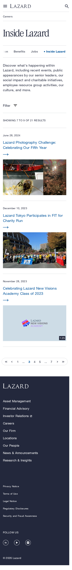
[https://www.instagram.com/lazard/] (28, 542)
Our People (11, 445)
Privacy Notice (11, 486)
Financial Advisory (16, 408)
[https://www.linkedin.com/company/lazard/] (5, 542)
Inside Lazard (55, 51)
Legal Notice (10, 501)
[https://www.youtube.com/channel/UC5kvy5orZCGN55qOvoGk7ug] (17, 542)
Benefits (19, 51)
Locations (10, 438)
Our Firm (9, 431)
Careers (8, 16)
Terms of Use (10, 493)
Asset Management (17, 401)
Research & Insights (17, 460)
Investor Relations (16, 416)
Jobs (34, 51)
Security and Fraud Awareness (20, 515)
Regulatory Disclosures (16, 508)
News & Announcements (20, 453)
